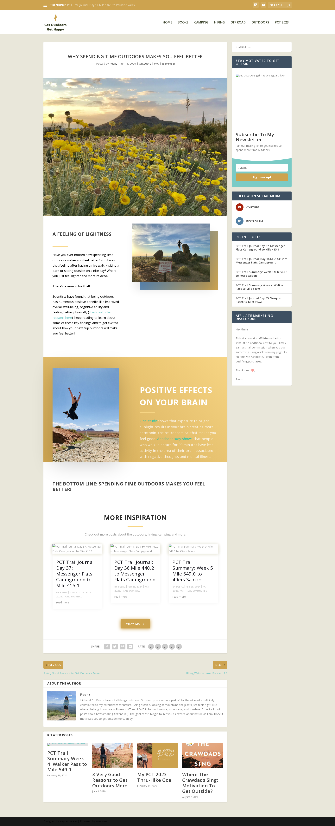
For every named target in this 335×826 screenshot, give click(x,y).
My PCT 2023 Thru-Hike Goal (155, 777)
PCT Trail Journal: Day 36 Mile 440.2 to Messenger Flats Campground (134, 571)
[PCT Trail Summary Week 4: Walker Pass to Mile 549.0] (67, 744)
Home (167, 22)
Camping (201, 22)
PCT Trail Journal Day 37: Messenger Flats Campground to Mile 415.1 (75, 574)
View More (135, 624)
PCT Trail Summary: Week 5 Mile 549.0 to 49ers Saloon (193, 571)
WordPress (101, 821)
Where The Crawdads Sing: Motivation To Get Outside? (200, 782)
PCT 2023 (282, 22)
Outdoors (260, 22)
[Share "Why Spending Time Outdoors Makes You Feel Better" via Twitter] (115, 646)
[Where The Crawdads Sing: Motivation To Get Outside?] (202, 755)
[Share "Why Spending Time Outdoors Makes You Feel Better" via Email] (130, 646)
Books (183, 22)
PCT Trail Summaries (193, 590)
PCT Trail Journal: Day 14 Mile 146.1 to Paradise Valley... (102, 5)
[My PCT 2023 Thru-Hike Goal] (157, 755)
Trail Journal (72, 596)
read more (62, 602)
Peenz (113, 63)
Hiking (219, 22)
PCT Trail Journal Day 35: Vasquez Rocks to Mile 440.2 (259, 299)
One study (148, 421)
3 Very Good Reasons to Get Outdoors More (110, 780)
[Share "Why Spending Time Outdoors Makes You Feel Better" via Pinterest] (122, 646)
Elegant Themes (68, 821)
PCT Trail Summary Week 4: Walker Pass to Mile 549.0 (67, 761)
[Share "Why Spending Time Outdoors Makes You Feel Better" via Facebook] (107, 646)
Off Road (238, 22)
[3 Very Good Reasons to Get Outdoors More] (112, 755)
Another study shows (175, 438)
